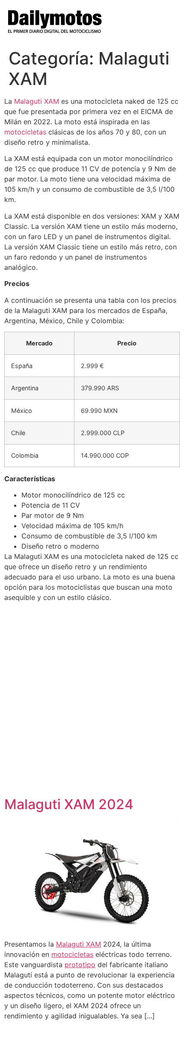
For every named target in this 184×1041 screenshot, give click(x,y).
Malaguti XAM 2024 (69, 804)
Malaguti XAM (36, 101)
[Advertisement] (92, 700)
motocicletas (25, 132)
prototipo (80, 964)
